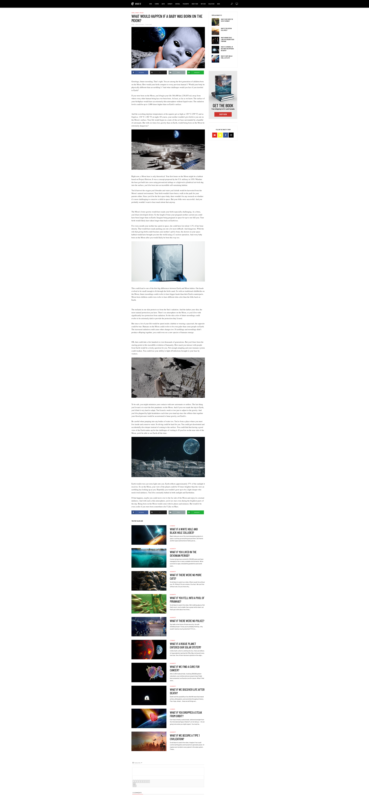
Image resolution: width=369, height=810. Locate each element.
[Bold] (133, 781)
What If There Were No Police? (187, 621)
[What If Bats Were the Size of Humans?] (215, 22)
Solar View (211, 4)
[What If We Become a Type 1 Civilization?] (148, 741)
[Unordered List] (143, 781)
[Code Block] (147, 781)
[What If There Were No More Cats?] (148, 581)
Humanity (170, 4)
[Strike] (139, 781)
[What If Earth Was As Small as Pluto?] (215, 59)
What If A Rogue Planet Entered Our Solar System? (185, 645)
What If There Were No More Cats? (186, 576)
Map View (203, 4)
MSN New (141, 12)
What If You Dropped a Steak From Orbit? (186, 714)
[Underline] (137, 781)
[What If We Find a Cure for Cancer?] (148, 672)
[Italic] (135, 781)
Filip (132, 24)
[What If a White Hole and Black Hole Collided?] (148, 535)
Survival (177, 4)
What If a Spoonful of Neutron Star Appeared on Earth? (227, 48)
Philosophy (186, 4)
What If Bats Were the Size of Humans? (227, 20)
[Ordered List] (141, 781)
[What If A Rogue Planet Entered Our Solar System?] (148, 649)
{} (134, 784)
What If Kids (195, 4)
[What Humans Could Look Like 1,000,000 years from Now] (215, 40)
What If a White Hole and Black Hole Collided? (184, 530)
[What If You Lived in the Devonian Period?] (148, 558)
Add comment (140, 24)
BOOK (218, 4)
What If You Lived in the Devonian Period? (183, 553)
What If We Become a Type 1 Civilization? (185, 737)
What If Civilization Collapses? (226, 29)
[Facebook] (225, 135)
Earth (163, 4)
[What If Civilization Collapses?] (215, 31)
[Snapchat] (220, 135)
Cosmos (157, 4)
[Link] (149, 781)
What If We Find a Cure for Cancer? (185, 668)
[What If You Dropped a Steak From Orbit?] (148, 718)
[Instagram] (231, 135)
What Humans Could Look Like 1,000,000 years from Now (227, 39)
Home (150, 4)
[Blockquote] (145, 781)
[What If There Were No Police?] (148, 626)
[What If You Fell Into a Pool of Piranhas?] (148, 604)
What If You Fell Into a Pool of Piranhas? (187, 599)
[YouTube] (214, 135)
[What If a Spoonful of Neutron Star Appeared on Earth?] (215, 49)
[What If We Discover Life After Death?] (148, 695)
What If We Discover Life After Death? (187, 691)
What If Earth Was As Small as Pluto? (226, 57)
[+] (135, 786)
